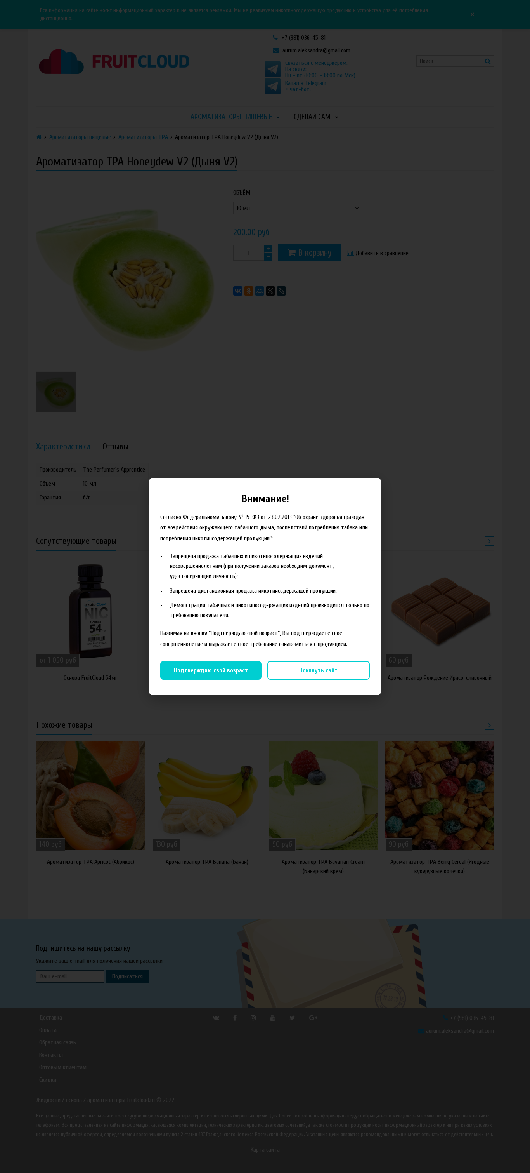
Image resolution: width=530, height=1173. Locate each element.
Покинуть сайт (318, 670)
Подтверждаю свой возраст (211, 670)
